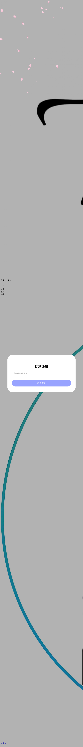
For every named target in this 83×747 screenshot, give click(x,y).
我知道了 (41, 383)
